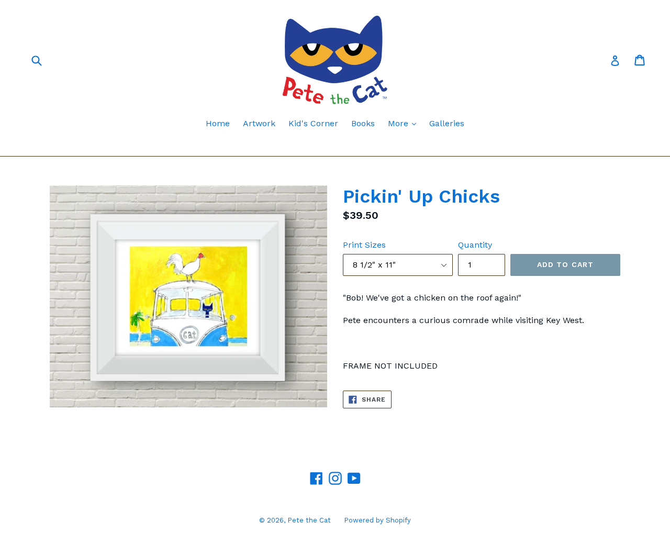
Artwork (259, 123)
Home (218, 123)
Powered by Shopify (377, 520)
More (404, 123)
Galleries (446, 123)
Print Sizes (364, 245)
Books (363, 123)
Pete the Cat (309, 520)
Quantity (475, 245)
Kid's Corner (313, 123)
